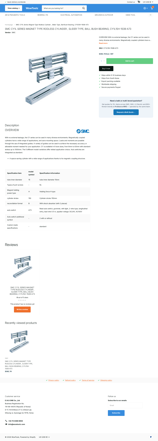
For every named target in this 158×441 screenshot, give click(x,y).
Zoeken (83, 8)
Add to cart (129, 61)
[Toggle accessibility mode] (139, 1)
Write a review (22, 309)
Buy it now (106, 68)
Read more (103, 43)
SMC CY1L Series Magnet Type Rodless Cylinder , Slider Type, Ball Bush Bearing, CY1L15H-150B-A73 (19, 365)
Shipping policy (106, 380)
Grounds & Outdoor (104, 15)
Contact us (131, 2)
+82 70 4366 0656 (15, 421)
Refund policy (70, 380)
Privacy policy (53, 380)
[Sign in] (145, 8)
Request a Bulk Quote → (126, 112)
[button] (105, 59)
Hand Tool (130, 15)
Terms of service (88, 380)
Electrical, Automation (71, 15)
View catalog (13, 8)
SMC (13, 32)
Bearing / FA (43, 15)
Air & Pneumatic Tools (15, 15)
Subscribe (116, 413)
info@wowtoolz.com (16, 424)
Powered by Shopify (28, 437)
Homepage (9, 25)
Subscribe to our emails (117, 400)
